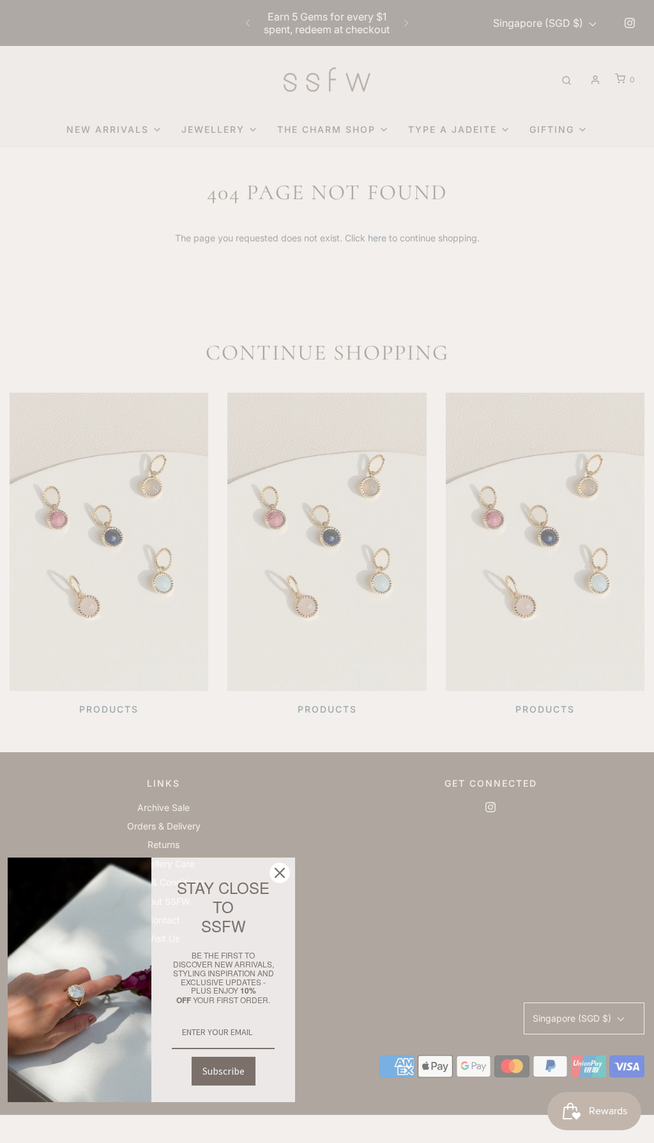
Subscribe (223, 1070)
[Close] (279, 873)
